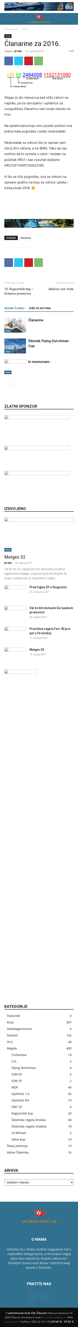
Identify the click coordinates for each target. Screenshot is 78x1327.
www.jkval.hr (12, 1322)
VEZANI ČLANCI (14, 308)
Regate (12, 1048)
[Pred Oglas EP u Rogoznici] (15, 592)
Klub (25, 29)
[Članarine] (15, 325)
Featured (13, 1016)
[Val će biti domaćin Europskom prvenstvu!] (15, 613)
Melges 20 (36, 649)
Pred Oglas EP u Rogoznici (48, 587)
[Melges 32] (39, 534)
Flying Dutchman (23, 1068)
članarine (26, 237)
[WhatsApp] (38, 61)
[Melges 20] (15, 655)
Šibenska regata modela (28, 1126)
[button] (7, 19)
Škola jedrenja (17, 1146)
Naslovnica (11, 29)
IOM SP (16, 1081)
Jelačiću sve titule (61, 289)
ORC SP (16, 1107)
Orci (10, 1042)
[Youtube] (45, 1297)
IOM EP (16, 1074)
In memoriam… (40, 362)
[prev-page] (7, 383)
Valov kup (18, 1139)
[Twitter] (18, 61)
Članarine (36, 320)
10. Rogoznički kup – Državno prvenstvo (19, 291)
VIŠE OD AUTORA (40, 308)
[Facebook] (8, 61)
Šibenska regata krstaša (28, 1120)
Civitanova (18, 1055)
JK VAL (18, 51)
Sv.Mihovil (18, 1133)
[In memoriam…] (15, 366)
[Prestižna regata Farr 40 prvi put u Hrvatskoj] (15, 634)
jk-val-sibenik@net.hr (54, 1317)
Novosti (12, 1035)
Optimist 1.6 (20, 1094)
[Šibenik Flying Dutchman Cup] (15, 345)
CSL (14, 1061)
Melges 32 (15, 557)
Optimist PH (20, 1100)
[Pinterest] (28, 61)
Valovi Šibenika (18, 1152)
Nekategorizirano (19, 1029)
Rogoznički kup (22, 1113)
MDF (14, 1087)
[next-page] (14, 383)
